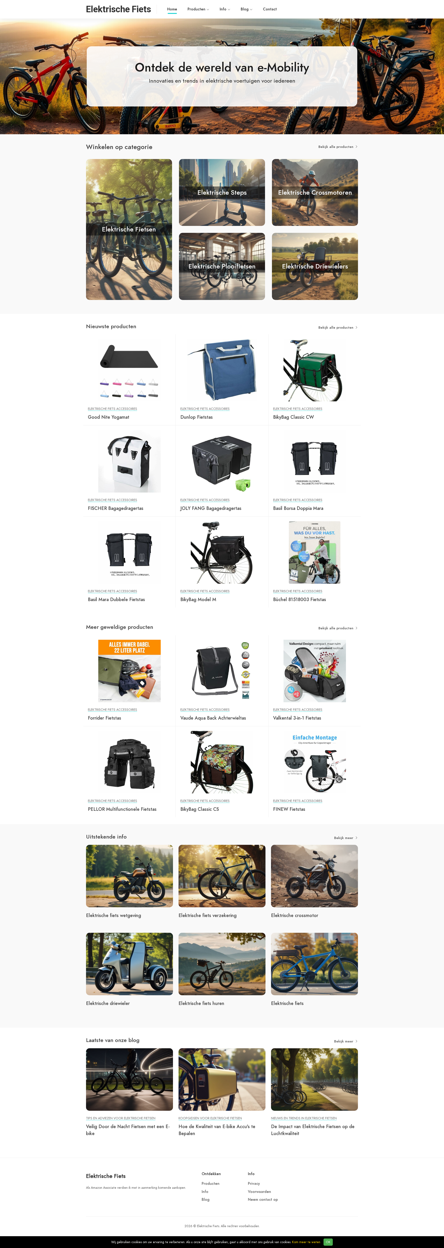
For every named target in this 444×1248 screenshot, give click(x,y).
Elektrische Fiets (106, 1176)
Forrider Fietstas (104, 718)
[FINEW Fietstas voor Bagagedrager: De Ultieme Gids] (314, 761)
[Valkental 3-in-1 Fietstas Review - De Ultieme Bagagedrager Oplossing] (314, 670)
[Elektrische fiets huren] (222, 963)
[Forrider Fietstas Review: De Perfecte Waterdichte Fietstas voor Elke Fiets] (129, 670)
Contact (270, 9)
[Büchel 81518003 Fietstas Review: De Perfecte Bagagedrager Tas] (314, 552)
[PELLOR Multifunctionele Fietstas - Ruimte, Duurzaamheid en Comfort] (129, 761)
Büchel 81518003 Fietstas (299, 599)
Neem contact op (263, 1199)
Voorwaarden (259, 1191)
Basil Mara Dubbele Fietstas (116, 599)
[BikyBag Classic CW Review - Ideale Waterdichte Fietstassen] (314, 369)
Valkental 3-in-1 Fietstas (297, 718)
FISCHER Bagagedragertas (115, 508)
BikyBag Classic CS (199, 809)
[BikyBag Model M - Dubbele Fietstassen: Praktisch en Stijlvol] (222, 552)
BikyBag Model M (198, 599)
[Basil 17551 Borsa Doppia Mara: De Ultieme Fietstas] (314, 461)
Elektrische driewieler (108, 1003)
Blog (245, 9)
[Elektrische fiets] (314, 963)
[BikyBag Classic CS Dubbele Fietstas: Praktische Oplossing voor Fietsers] (222, 761)
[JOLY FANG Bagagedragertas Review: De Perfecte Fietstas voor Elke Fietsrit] (222, 461)
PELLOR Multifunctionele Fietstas (122, 809)
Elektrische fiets (287, 1003)
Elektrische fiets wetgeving (113, 915)
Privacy (254, 1183)
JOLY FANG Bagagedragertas (210, 508)
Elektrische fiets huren (201, 1003)
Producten (197, 9)
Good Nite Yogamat (108, 417)
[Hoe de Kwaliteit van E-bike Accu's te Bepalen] (222, 1079)
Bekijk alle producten (336, 146)
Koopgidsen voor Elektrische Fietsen (210, 1118)
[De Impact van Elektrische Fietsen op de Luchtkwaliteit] (314, 1079)
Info (224, 9)
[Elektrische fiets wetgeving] (129, 875)
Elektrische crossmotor (294, 915)
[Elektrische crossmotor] (314, 875)
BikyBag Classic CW (293, 417)
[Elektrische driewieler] (129, 963)
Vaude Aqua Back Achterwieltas (213, 718)
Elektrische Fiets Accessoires (112, 409)
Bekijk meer (344, 838)
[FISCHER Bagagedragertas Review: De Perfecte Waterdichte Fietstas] (129, 461)
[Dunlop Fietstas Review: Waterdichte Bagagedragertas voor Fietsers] (222, 369)
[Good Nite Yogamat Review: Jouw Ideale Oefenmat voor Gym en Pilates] (129, 369)
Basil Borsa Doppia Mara (298, 508)
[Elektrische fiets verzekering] (222, 875)
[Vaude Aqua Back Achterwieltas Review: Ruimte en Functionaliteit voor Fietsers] (222, 670)
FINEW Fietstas (289, 809)
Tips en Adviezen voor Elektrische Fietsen (120, 1118)
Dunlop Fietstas (196, 417)
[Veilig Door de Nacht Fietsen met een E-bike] (129, 1079)
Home (172, 9)
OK (328, 1242)
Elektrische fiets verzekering (208, 915)
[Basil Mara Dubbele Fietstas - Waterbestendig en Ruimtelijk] (129, 552)
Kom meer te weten (306, 1242)
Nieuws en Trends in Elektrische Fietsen (304, 1118)
